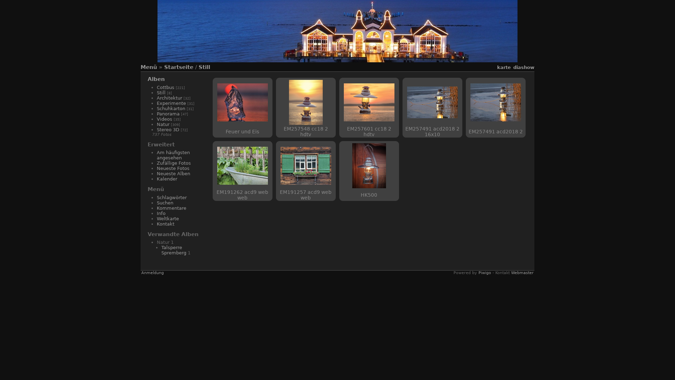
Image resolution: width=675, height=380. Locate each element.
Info (161, 213)
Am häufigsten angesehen (173, 155)
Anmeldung (152, 273)
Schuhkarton (171, 108)
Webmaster (522, 273)
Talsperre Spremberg (173, 250)
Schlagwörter (172, 197)
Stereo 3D (168, 129)
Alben (156, 79)
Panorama (168, 113)
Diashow (523, 67)
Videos (164, 119)
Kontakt (165, 224)
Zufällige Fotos (174, 163)
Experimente (171, 103)
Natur (163, 124)
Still (204, 67)
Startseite (178, 67)
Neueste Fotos (173, 168)
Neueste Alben (173, 173)
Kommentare (171, 208)
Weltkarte (168, 218)
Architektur (169, 98)
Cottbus (165, 87)
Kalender (167, 179)
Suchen (165, 202)
